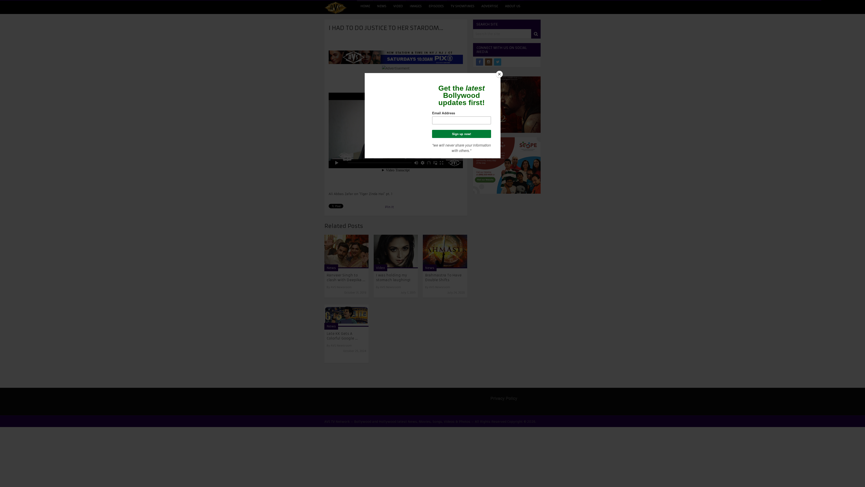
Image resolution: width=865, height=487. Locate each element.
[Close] (499, 74)
